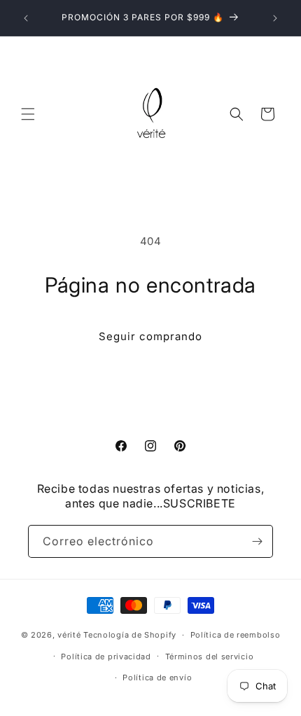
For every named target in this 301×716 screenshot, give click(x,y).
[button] (28, 114)
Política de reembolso (235, 635)
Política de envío (157, 677)
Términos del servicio (209, 656)
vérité (68, 635)
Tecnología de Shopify (129, 635)
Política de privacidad (105, 656)
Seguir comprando (150, 336)
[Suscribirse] (256, 541)
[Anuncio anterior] (25, 18)
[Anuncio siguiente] (275, 18)
